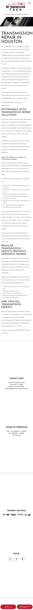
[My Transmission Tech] (16, 7)
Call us (7, 607)
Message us (24, 607)
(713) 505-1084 (19, 386)
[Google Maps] (23, 559)
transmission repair (23, 49)
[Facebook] (16, 559)
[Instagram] (10, 559)
